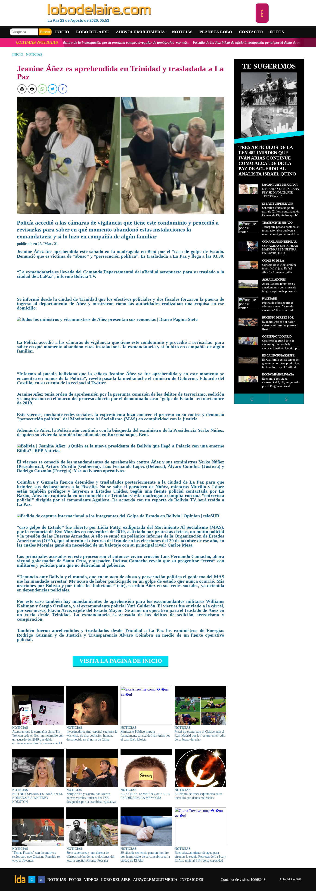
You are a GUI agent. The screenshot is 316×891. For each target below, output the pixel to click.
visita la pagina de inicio (120, 661)
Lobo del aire (92, 32)
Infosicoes (191, 880)
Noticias (182, 32)
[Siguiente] (286, 399)
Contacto (251, 32)
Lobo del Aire (115, 880)
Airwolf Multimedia (140, 32)
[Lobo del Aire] (151, 9)
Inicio (62, 32)
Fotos (277, 32)
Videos (91, 880)
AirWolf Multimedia (155, 880)
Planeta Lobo (215, 32)
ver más (126, 42)
